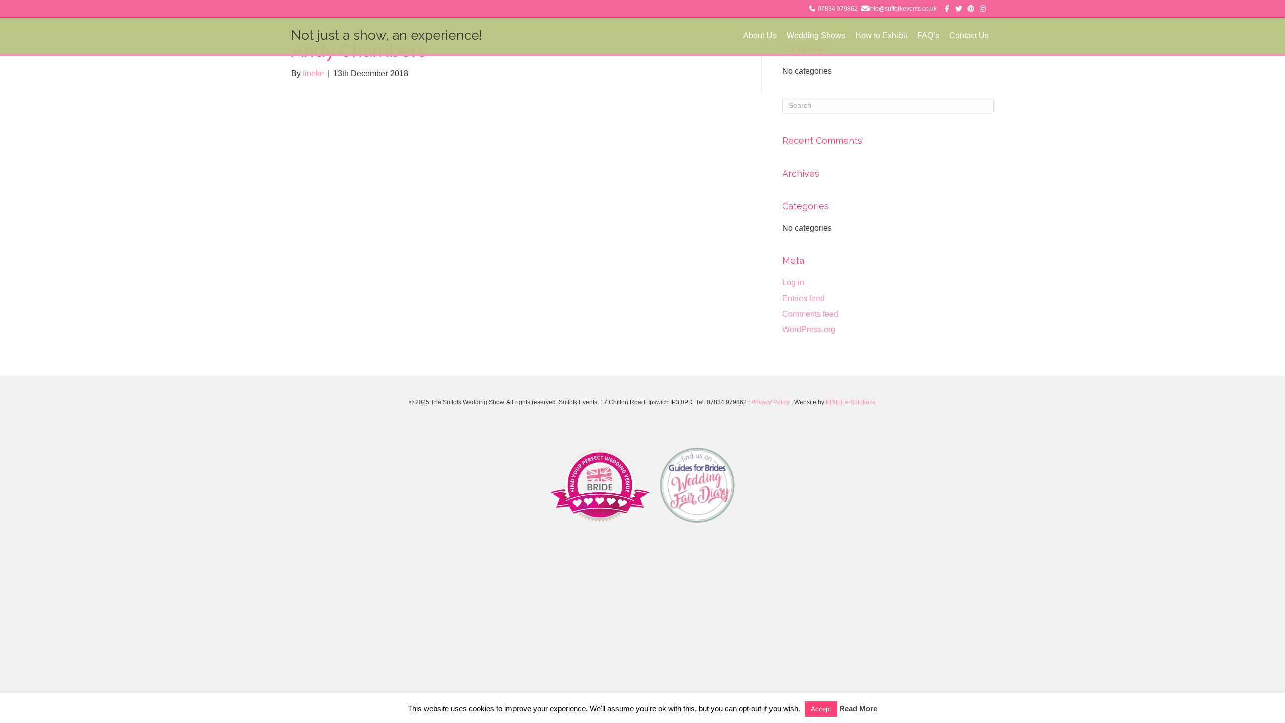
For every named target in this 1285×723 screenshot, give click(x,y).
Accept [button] (821, 709)
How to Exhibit (881, 35)
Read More (858, 708)
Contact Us (969, 35)
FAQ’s (928, 35)
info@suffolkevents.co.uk (903, 8)
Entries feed (803, 298)
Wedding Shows (816, 35)
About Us (760, 35)
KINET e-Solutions (851, 402)
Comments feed (810, 314)
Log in (793, 282)
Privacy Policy (770, 402)
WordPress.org (808, 329)
